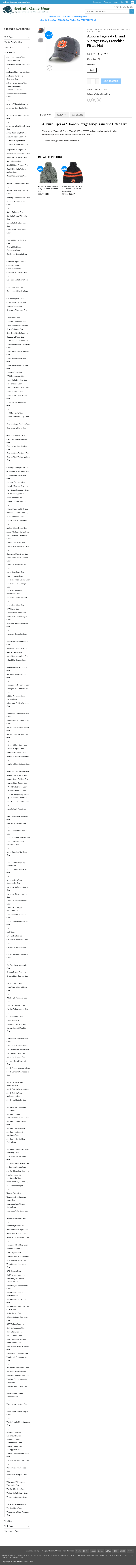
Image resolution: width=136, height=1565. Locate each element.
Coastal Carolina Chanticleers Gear (14, 267)
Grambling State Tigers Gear (18, 471)
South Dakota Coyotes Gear (18, 1089)
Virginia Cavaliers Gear (16, 1375)
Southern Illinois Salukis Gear (16, 1122)
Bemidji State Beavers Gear (18, 165)
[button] (116, 2)
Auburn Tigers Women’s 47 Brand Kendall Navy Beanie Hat (72, 188)
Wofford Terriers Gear (16, 1489)
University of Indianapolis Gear (17, 1287)
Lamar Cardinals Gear (15, 572)
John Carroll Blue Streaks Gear (17, 537)
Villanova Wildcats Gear (16, 1371)
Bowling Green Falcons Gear (18, 197)
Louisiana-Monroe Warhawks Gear (14, 592)
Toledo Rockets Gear (15, 1248)
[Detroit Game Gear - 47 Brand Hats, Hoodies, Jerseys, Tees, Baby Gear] (26, 9)
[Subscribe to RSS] (128, 7)
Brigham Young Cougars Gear (16, 203)
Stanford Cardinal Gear (16, 1171)
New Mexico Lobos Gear (17, 823)
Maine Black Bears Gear (16, 613)
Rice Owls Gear (13, 1020)
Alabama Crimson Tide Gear (18, 64)
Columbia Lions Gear (15, 287)
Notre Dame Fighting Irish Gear (17, 923)
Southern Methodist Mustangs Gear (15, 1133)
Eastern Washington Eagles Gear (18, 366)
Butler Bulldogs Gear (15, 212)
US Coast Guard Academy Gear (17, 1318)
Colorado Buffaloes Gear (17, 272)
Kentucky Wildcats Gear (16, 564)
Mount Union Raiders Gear (18, 779)
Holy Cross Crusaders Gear (18, 490)
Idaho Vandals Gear (14, 497)
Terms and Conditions (87, 1556)
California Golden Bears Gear (16, 231)
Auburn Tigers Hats (17, 140)
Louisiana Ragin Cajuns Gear (18, 580)
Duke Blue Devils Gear (16, 333)
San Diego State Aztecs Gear (18, 1049)
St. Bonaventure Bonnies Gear (17, 1158)
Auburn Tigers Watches (18, 144)
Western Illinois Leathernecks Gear (14, 1441)
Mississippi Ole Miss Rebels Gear (18, 729)
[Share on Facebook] (89, 100)
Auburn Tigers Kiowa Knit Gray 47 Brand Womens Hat (49, 188)
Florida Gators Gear (15, 391)
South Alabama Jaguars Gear (18, 1068)
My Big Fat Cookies (13, 42)
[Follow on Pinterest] (124, 7)
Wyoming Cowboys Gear (17, 1497)
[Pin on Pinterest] (99, 100)
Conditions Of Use (67, 1556)
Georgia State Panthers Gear (18, 453)
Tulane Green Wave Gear (17, 1260)
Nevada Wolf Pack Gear (16, 809)
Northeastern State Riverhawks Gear (14, 881)
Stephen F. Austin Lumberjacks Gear (14, 1176)
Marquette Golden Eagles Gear (17, 618)
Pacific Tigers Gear (14, 983)
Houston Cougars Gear (16, 494)
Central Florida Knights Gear (16, 241)
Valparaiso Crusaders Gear (18, 1353)
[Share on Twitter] (94, 100)
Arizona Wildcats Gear (16, 104)
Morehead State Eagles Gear (18, 771)
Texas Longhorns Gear (15, 1226)
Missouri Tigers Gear (15, 749)
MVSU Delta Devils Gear (17, 787)
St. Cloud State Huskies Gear (18, 1163)
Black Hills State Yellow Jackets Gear (16, 170)
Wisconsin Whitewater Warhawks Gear (16, 1483)
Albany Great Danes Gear (17, 83)
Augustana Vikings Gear (16, 149)
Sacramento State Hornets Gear (17, 1040)
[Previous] (50, 49)
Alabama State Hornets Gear (18, 72)
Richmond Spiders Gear (16, 1024)
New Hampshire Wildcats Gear (17, 817)
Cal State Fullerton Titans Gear (17, 224)
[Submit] (131, 11)
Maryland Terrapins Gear (17, 634)
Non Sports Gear (11, 1531)
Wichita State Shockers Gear (18, 1460)
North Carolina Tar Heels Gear (17, 853)
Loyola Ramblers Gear (16, 605)
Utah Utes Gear (13, 1332)
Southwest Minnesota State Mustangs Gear (18, 1151)
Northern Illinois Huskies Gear (17, 895)
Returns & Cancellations (45, 1556)
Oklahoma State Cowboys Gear (17, 956)
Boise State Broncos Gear (17, 176)
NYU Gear (11, 932)
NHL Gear (8, 1526)
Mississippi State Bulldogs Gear (17, 735)
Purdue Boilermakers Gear (17, 1009)
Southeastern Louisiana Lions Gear (16, 1109)
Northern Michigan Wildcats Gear (14, 909)
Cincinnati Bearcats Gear (17, 254)
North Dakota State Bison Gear (17, 871)
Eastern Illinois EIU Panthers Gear (18, 346)
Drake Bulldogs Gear (15, 329)
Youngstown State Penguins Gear (18, 1513)
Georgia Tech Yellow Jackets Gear (18, 458)
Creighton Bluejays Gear (17, 302)
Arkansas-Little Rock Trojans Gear (18, 127)
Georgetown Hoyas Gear (17, 428)
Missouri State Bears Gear (17, 745)
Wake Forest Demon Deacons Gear (15, 1395)
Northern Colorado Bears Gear (17, 888)
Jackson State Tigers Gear (17, 528)
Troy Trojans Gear (14, 1252)
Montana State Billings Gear (18, 756)
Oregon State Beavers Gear (18, 976)
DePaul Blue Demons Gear (17, 325)
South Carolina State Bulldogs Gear (15, 1083)
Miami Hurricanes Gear (16, 660)
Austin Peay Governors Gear (18, 153)
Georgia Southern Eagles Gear (17, 447)
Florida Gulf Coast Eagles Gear (17, 397)
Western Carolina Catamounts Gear (14, 1434)
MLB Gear (8, 37)
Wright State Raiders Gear (17, 1493)
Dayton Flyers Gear (14, 306)
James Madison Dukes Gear (18, 532)
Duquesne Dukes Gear (16, 337)
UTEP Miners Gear (14, 1335)
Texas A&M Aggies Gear (16, 1218)
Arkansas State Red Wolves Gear (18, 117)
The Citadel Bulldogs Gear (17, 1245)
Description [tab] (46, 115)
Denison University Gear (17, 321)
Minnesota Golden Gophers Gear (18, 704)
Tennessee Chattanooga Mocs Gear (16, 1198)
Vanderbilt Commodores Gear (17, 1358)
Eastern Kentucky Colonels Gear (18, 353)
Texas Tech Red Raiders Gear (18, 1237)
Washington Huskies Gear (17, 1404)
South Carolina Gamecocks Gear (18, 1073)
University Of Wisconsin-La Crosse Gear (18, 1307)
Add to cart (110, 81)
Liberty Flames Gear (15, 576)
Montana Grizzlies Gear (16, 752)
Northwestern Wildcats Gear (16, 916)
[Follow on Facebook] (114, 7)
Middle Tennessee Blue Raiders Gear (16, 697)
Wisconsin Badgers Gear (17, 1475)
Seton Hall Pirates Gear (16, 1057)
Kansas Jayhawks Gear (16, 542)
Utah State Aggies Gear (16, 1328)
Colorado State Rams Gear (17, 280)
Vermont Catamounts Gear (18, 1367)
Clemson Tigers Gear (15, 261)
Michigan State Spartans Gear (16, 675)
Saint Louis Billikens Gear (17, 1045)
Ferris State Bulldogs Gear (17, 380)
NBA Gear (8, 47)
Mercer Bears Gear (14, 652)
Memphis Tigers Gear (15, 648)
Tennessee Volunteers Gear (18, 1211)
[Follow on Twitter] (117, 7)
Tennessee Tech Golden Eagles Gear (16, 1205)
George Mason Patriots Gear (18, 424)
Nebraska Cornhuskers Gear (18, 801)
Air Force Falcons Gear (16, 57)
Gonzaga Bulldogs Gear (16, 467)
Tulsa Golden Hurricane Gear (16, 1265)
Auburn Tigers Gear (15, 137)
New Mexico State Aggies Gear (17, 832)
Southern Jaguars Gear (16, 1128)
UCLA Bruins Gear (14, 1275)
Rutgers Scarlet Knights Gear (16, 1029)
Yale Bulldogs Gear (14, 1508)
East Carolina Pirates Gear (17, 341)
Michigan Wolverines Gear (17, 688)
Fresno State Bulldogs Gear (18, 417)
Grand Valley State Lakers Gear (17, 476)
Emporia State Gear (14, 372)
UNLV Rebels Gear (14, 1313)
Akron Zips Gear (13, 60)
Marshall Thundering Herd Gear (17, 625)
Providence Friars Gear (16, 1005)
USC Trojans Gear (14, 1324)
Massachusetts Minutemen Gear (18, 643)
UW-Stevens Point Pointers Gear (18, 1348)
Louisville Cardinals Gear (17, 597)
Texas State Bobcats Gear (17, 1233)
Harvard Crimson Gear (16, 482)
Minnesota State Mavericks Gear (18, 715)
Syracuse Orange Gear (16, 1182)
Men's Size (91, 65)
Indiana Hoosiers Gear (16, 513)
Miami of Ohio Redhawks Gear (17, 669)
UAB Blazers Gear (14, 1271)
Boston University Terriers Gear (17, 192)
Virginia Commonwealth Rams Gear (17, 1380)
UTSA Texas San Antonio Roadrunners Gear (16, 1341)
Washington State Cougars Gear (17, 1413)
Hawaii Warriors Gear (16, 486)
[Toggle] (28, 37)
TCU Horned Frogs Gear (16, 1186)
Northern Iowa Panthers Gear (17, 902)
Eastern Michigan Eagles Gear (16, 360)
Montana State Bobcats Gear (18, 764)
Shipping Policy (9, 1556)
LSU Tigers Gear (13, 609)
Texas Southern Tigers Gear (18, 1229)
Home (90, 30)
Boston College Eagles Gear (18, 183)
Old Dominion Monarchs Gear (17, 966)
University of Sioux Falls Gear (16, 1301)
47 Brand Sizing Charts (110, 1556)
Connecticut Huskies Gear (17, 291)
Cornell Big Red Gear (15, 298)
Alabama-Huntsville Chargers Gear (15, 77)
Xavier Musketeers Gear (16, 1504)
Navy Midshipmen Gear (16, 790)
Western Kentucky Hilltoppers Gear (14, 1448)
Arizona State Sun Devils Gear (17, 95)
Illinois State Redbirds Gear (18, 509)
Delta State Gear (13, 317)
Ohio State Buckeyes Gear (17, 939)
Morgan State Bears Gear (17, 775)
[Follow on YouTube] (131, 7)
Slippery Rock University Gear (17, 1062)
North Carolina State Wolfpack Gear (15, 843)
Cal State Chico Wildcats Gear (17, 217)
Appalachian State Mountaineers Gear (14, 88)
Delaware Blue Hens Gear (17, 310)
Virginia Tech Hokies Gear (17, 1386)
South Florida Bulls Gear (17, 1100)
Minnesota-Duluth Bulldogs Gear (18, 722)
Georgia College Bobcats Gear (17, 440)
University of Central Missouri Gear (15, 1280)
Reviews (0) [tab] (62, 115)
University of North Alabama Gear (15, 1294)
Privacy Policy (25, 1556)
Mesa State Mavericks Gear (18, 656)
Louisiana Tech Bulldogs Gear (16, 585)
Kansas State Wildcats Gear (18, 546)
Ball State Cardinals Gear (17, 157)
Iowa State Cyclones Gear (17, 520)
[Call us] (121, 7)
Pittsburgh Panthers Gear (17, 998)
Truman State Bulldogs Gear (18, 1256)
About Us (107, 2)
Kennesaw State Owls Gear (18, 554)
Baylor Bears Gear (14, 161)
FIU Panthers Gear (14, 384)
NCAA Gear (9, 52)
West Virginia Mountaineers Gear (18, 1423)
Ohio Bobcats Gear (14, 936)
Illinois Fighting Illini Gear (17, 501)
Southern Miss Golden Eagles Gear (16, 1140)
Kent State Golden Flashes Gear (17, 559)
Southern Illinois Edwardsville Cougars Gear (18, 1116)
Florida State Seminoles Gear (16, 403)
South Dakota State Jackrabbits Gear (14, 1094)
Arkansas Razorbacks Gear (17, 108)
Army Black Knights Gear (17, 133)
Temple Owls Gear (14, 1193)
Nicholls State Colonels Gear (18, 837)
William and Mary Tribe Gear (16, 1469)
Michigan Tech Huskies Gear (18, 685)
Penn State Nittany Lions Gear (17, 988)
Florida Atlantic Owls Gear (18, 387)
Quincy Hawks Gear (15, 1016)
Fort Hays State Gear (15, 413)
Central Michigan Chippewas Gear (14, 248)
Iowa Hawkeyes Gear (15, 516)
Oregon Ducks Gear (15, 972)
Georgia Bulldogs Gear (16, 435)
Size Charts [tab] (77, 115)
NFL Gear (8, 1521)
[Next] (79, 49)
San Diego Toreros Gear (16, 1053)
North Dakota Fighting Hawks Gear (16, 864)
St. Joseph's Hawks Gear (16, 1167)
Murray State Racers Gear (17, 783)
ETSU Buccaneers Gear (16, 376)
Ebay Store (18, 1557)
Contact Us (96, 2)
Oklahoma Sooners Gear (16, 947)
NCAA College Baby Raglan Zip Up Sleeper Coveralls (18, 796)
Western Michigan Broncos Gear (18, 1455)
